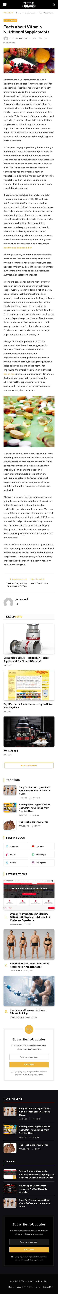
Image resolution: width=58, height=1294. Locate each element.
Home (11, 1287)
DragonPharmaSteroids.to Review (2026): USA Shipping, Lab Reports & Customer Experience (30, 917)
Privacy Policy (27, 1074)
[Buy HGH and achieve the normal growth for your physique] (29, 685)
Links (38, 1287)
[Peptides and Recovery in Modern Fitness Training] (29, 991)
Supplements (10, 20)
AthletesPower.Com (39, 1281)
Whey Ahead (11, 750)
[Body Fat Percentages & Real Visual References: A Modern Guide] (10, 790)
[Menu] (4, 4)
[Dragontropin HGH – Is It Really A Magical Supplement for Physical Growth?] (29, 639)
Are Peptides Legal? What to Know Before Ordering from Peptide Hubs (34, 807)
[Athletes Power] (29, 4)
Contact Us (47, 1287)
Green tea (9, 373)
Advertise (28, 1287)
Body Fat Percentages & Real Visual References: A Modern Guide (34, 790)
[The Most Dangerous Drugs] (10, 825)
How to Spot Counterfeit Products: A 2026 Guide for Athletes (33, 1188)
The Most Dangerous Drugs (33, 821)
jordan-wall (17, 39)
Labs (19, 1287)
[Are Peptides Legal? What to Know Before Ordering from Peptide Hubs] (10, 807)
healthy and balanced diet (18, 247)
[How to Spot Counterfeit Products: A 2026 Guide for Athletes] (10, 1188)
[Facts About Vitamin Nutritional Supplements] (29, 60)
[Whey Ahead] (29, 731)
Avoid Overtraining (39, 583)
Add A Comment (29, 765)
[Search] (53, 4)
